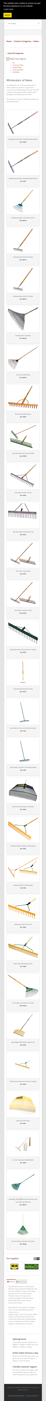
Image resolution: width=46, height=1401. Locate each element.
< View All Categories (14, 53)
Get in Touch (22, 1282)
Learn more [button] (8, 9)
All (13, 63)
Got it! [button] (7, 15)
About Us (12, 1282)
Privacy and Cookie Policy (16, 1396)
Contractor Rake (18, 65)
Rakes (36, 41)
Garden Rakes (17, 67)
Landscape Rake (18, 70)
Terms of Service (32, 1396)
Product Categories (22, 41)
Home (9, 41)
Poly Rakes (16, 72)
